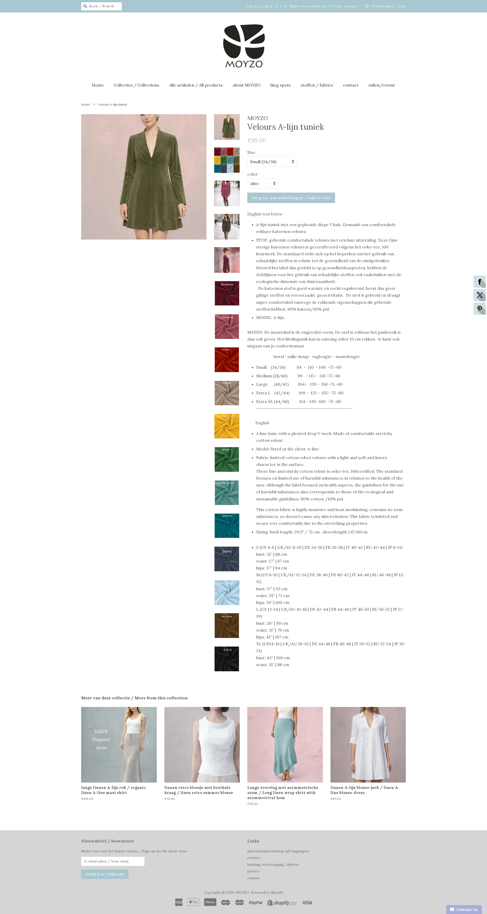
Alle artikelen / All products (196, 85)
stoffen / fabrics (317, 85)
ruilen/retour (381, 85)
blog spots (280, 85)
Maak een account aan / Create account (323, 6)
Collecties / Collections (136, 85)
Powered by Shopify (267, 892)
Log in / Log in (259, 6)
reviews (253, 857)
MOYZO (242, 892)
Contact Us (466, 909)
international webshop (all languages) (278, 851)
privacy (253, 871)
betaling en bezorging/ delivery (273, 864)
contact (350, 85)
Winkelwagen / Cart (388, 6)
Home (98, 85)
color (252, 174)
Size (251, 152)
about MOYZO (246, 85)
